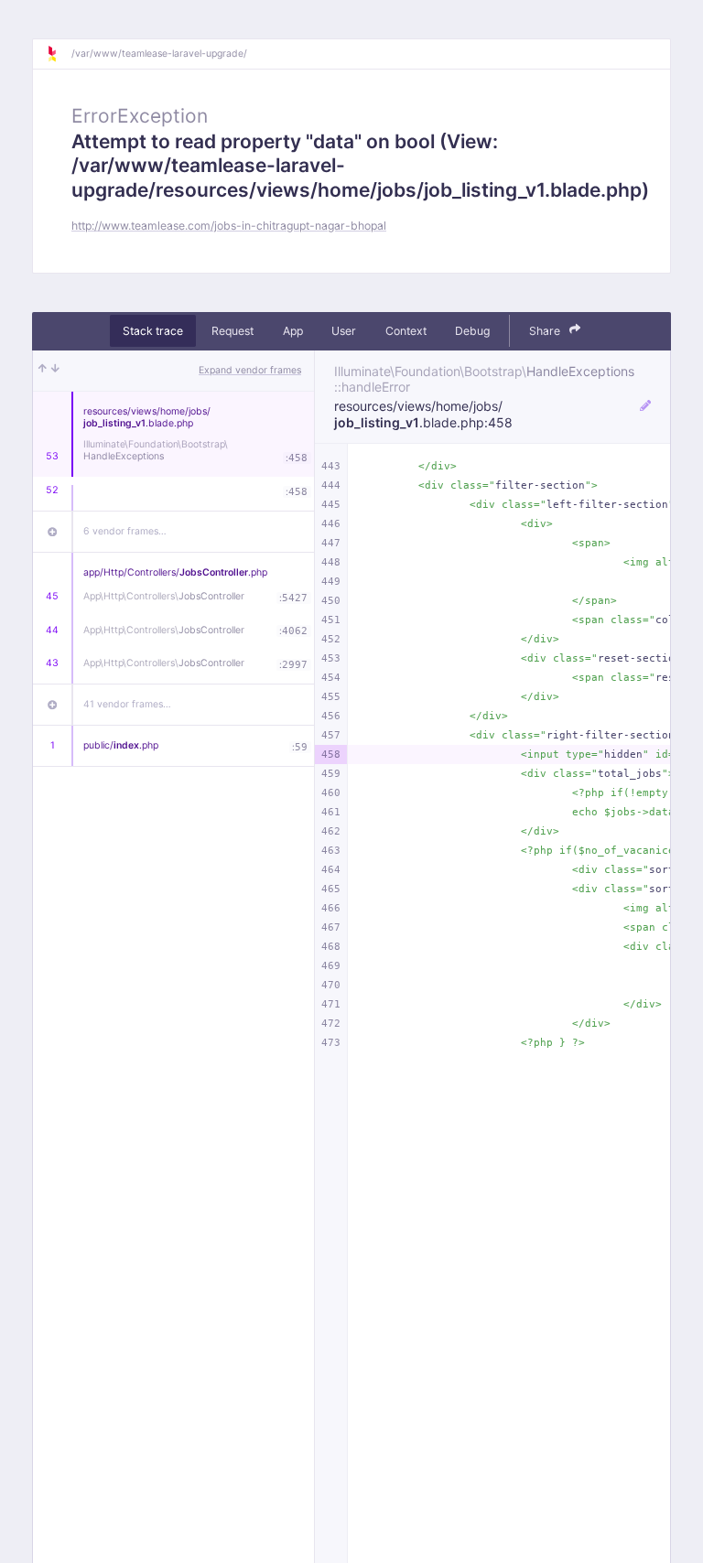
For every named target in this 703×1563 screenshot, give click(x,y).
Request (232, 331)
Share (546, 331)
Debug (472, 331)
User (343, 331)
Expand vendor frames (250, 370)
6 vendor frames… (125, 531)
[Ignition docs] (58, 54)
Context (406, 331)
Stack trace (153, 331)
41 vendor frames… (127, 704)
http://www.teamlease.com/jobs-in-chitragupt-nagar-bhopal (228, 225)
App (293, 331)
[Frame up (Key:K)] (43, 370)
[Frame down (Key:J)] (55, 370)
